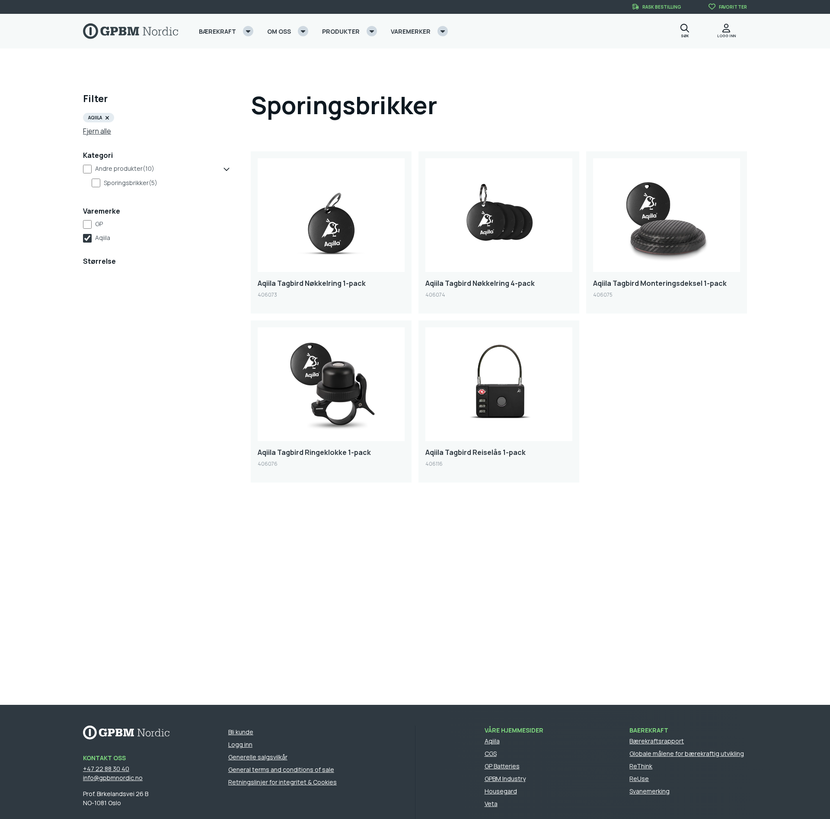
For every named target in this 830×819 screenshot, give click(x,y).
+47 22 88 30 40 (106, 769)
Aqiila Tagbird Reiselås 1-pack (475, 452)
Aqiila (102, 238)
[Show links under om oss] (303, 31)
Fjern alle (97, 131)
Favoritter (733, 7)
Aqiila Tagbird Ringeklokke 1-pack (314, 452)
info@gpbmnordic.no (113, 778)
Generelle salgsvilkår (257, 757)
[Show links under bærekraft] (248, 31)
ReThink (640, 766)
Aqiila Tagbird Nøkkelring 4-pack (480, 283)
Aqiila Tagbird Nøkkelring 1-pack (312, 283)
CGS (491, 753)
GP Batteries (502, 766)
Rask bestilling (661, 7)
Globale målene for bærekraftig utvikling (686, 753)
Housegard (501, 791)
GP (99, 224)
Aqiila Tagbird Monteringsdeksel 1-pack (660, 283)
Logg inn (240, 744)
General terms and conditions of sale (281, 769)
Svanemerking (649, 791)
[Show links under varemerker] (442, 31)
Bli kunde (240, 732)
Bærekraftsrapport (656, 741)
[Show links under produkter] (372, 31)
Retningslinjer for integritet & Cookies (282, 782)
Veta (491, 804)
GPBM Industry (505, 778)
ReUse (639, 778)
